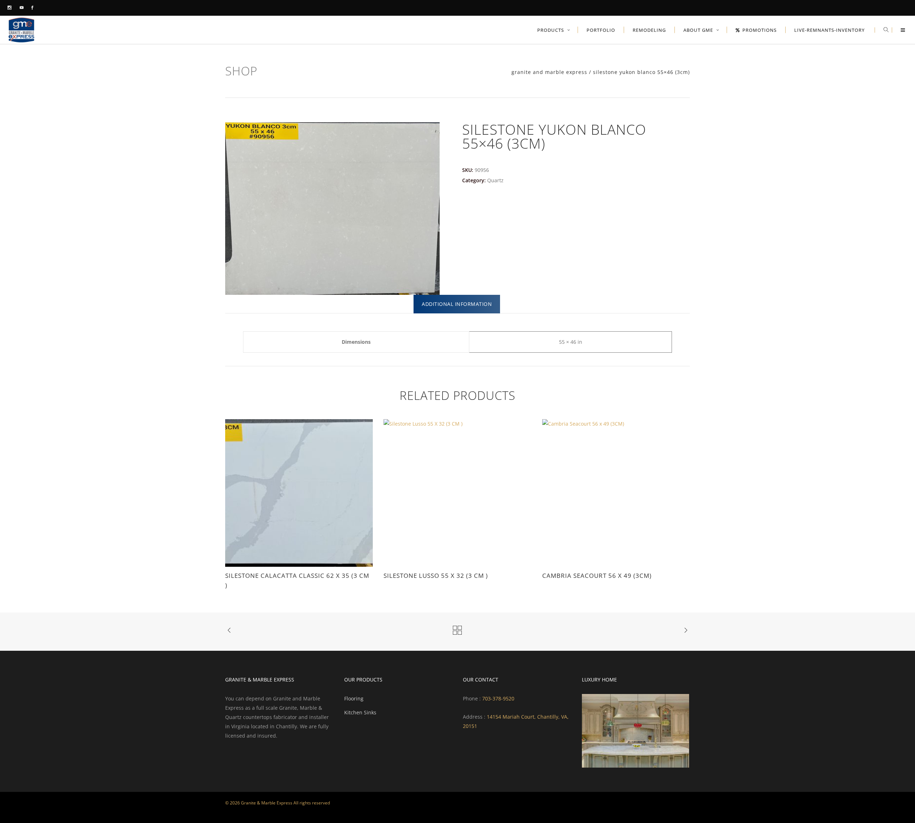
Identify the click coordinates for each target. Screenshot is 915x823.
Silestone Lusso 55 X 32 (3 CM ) (436, 575)
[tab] (457, 304)
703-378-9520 (497, 698)
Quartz (495, 180)
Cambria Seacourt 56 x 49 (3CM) (597, 575)
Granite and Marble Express (549, 72)
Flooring (353, 698)
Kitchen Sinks (360, 712)
